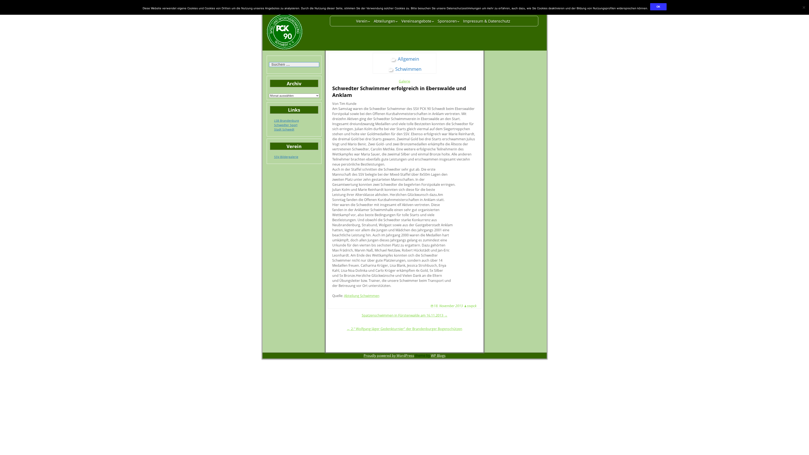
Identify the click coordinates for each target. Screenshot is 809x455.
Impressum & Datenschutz (486, 21)
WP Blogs (438, 355)
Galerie (404, 81)
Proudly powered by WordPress (389, 355)
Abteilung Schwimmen (361, 295)
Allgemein (408, 59)
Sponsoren (447, 21)
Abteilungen (384, 21)
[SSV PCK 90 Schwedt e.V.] (296, 32)
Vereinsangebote (416, 21)
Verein (361, 21)
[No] (804, 7)
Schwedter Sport (285, 125)
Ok (658, 6)
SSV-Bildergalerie (286, 157)
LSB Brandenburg (286, 121)
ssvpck (472, 306)
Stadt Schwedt (284, 129)
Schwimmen (408, 69)
